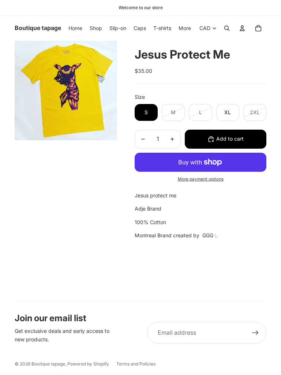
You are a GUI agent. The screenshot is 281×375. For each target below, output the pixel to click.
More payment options (201, 179)
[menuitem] (185, 28)
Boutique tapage (48, 364)
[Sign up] (255, 333)
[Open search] (227, 28)
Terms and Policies (136, 364)
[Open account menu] (242, 28)
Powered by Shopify (88, 364)
